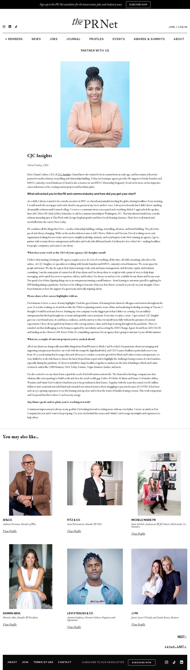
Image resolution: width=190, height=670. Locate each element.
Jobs (54, 39)
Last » (181, 646)
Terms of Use (43, 662)
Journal (73, 39)
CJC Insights (64, 174)
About (179, 39)
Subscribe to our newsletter (103, 662)
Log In (182, 27)
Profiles (96, 39)
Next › (182, 636)
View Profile (10, 531)
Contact (64, 662)
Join (172, 27)
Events (119, 39)
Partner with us (95, 50)
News (36, 39)
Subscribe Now (138, 4)
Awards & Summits (149, 39)
